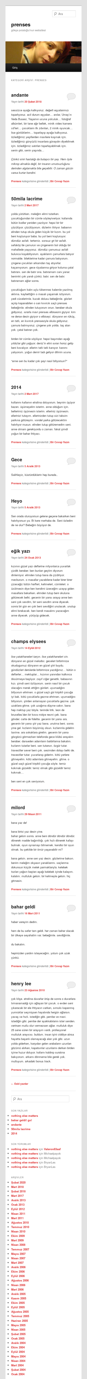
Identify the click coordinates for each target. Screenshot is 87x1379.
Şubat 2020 (18, 1182)
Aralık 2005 (18, 1294)
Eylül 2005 (18, 1307)
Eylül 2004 (18, 1352)
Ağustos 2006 (20, 1280)
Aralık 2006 (18, 1267)
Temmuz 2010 (20, 1227)
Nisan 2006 (18, 1285)
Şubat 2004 (18, 1370)
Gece (16, 459)
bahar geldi (23, 906)
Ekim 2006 (18, 1271)
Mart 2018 (17, 1187)
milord (18, 807)
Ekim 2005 (18, 1303)
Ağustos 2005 (20, 1312)
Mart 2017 (17, 1196)
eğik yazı (20, 551)
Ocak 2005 (17, 1338)
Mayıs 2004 (18, 1356)
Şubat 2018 (18, 1191)
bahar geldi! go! (21, 1120)
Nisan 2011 (18, 1214)
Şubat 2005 (18, 1334)
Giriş (15, 67)
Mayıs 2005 (18, 1325)
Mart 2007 (17, 1263)
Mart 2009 (17, 1240)
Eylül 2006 (18, 1276)
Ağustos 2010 (20, 1222)
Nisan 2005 (18, 1329)
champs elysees (28, 641)
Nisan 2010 (18, 1231)
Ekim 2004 (18, 1347)
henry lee (21, 983)
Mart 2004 (17, 1365)
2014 (16, 387)
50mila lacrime (26, 198)
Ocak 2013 (17, 1205)
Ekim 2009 (18, 1236)
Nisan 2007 (18, 1258)
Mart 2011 (17, 1218)
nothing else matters (24, 1116)
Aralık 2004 (18, 1343)
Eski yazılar (19, 1084)
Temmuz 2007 (20, 1249)
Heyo (16, 501)
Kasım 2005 (18, 1298)
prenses (20, 24)
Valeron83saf (52, 1149)
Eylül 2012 (18, 1209)
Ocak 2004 (17, 1374)
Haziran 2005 (19, 1321)
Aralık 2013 (18, 1200)
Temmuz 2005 (20, 1316)
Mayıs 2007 (18, 1254)
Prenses (16, 181)
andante (20, 95)
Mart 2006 (17, 1289)
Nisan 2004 (18, 1361)
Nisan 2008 (18, 1245)
